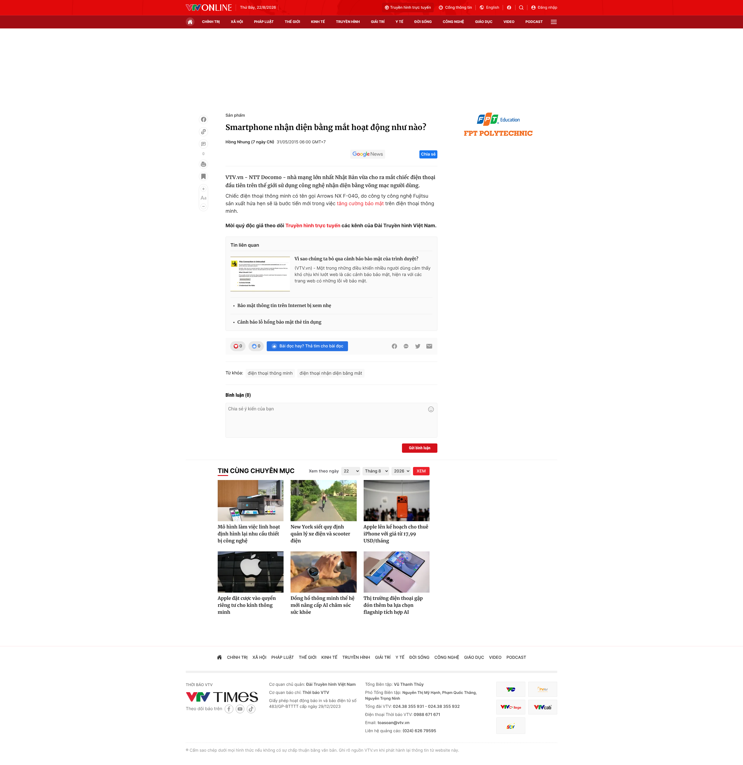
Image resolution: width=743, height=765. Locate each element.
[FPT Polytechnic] (498, 124)
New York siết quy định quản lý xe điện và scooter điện (320, 534)
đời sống (423, 21)
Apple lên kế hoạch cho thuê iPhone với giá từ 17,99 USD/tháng (396, 534)
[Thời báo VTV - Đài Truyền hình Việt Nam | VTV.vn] (209, 7)
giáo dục (484, 21)
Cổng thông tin (458, 7)
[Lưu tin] (203, 176)
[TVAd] (542, 689)
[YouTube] (240, 708)
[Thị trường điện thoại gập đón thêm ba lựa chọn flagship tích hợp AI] (397, 572)
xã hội (237, 21)
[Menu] (553, 22)
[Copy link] (203, 131)
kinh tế (318, 21)
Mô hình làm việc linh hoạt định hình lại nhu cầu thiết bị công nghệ (249, 534)
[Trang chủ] (190, 21)
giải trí (378, 21)
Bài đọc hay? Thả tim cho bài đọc (311, 346)
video (509, 21)
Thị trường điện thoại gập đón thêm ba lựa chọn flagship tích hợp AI (393, 605)
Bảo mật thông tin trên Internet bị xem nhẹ (284, 305)
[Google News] (367, 154)
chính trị (211, 21)
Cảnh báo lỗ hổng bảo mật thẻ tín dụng (279, 322)
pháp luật (264, 21)
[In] (203, 164)
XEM (421, 471)
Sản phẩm (235, 115)
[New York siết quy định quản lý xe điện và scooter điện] (323, 500)
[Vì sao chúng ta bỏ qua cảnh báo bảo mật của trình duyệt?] (260, 274)
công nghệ (453, 21)
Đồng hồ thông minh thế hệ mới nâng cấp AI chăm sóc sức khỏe (322, 605)
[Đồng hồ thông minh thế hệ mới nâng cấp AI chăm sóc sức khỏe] (323, 572)
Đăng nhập (547, 7)
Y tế (399, 21)
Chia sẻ (428, 154)
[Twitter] (417, 346)
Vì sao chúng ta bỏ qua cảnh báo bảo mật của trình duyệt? (356, 259)
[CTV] (510, 707)
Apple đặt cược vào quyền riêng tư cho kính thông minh (247, 605)
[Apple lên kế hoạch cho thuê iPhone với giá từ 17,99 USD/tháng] (397, 500)
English (492, 7)
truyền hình (348, 21)
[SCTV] (510, 725)
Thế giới (292, 21)
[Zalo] (406, 346)
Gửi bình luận (419, 448)
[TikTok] (251, 708)
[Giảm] (203, 206)
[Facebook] (203, 119)
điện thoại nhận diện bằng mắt (331, 373)
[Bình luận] (203, 144)
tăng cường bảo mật (360, 204)
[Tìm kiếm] (523, 7)
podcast (534, 21)
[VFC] (510, 689)
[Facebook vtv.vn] (510, 7)
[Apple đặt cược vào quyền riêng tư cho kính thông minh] (251, 572)
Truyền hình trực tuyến (410, 7)
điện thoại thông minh (270, 373)
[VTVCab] (542, 707)
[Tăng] (203, 189)
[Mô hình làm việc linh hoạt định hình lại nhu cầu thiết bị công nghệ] (251, 500)
